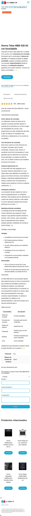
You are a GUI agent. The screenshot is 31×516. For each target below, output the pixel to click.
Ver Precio (7, 77)
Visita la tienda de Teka (7, 86)
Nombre (4, 379)
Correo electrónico (6, 387)
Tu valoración (5, 395)
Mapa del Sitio (4, 505)
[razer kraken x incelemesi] (15, 515)
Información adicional (20, 94)
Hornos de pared (9, 7)
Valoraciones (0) (8, 98)
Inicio (2, 6)
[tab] (7, 94)
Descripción (6, 94)
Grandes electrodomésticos (11, 6)
